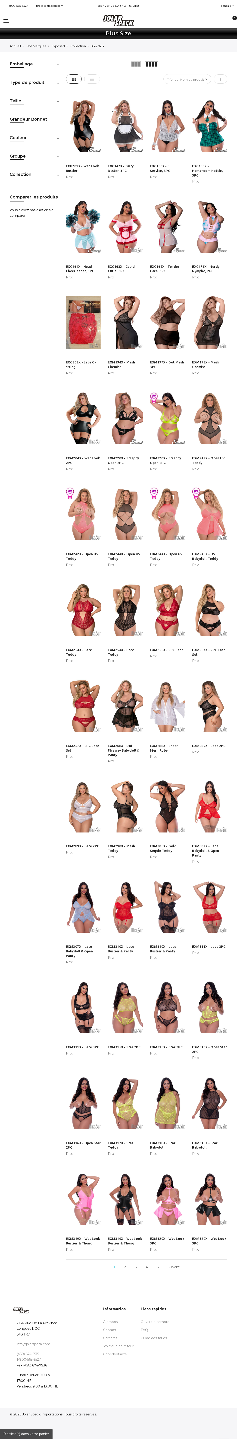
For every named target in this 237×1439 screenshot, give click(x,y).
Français (225, 5)
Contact (109, 1330)
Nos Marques (36, 46)
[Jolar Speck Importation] (118, 21)
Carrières (110, 1338)
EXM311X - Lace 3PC (208, 946)
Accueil (15, 46)
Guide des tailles (154, 1338)
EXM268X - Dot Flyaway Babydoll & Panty (123, 750)
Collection (78, 46)
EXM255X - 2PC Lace (166, 650)
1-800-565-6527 (17, 5)
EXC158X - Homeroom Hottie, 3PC (207, 170)
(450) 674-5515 (28, 1354)
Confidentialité (115, 1354)
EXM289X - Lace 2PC (208, 746)
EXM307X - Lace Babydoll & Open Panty (205, 850)
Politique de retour (118, 1346)
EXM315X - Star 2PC (124, 1047)
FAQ (144, 1330)
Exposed (58, 46)
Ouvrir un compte (155, 1322)
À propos (110, 1322)
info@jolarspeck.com (49, 5)
